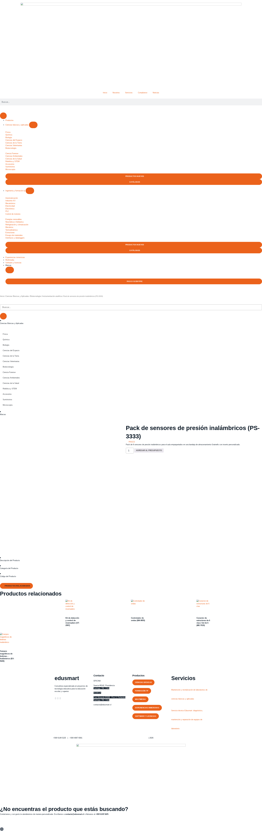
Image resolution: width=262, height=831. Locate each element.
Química (6, 340)
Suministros (7, 400)
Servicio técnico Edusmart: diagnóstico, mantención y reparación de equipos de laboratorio (187, 720)
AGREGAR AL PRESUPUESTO (149, 450)
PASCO (132, 442)
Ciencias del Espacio (11, 350)
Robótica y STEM (10, 389)
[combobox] (131, 307)
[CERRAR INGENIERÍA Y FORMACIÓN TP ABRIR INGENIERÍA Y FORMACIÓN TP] (30, 190)
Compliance (142, 93)
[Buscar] (3, 316)
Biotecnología (35, 296)
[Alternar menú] (3, 115)
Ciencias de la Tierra (11, 356)
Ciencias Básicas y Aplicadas (17, 296)
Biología (6, 345)
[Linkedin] (55, 698)
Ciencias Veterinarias (11, 361)
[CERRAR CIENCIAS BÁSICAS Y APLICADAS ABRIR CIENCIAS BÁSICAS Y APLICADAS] (33, 125)
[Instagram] (58, 698)
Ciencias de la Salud (11, 383)
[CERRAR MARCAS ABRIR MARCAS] (9, 270)
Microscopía (7, 405)
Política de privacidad (139, 738)
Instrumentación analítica (52, 296)
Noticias (156, 93)
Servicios (129, 93)
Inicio (105, 93)
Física (5, 334)
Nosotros (116, 93)
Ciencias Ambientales (11, 378)
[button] (8, 281)
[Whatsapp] (60, 698)
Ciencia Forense (9, 372)
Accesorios (7, 394)
